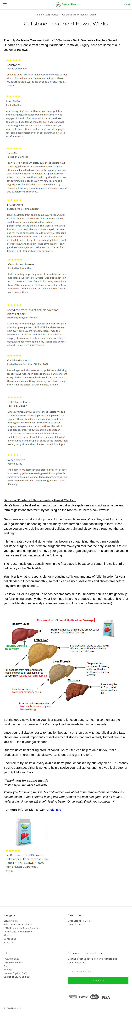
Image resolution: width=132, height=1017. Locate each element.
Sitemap (8, 942)
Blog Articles (11, 920)
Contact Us (10, 938)
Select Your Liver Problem (18, 924)
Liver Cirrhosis (76, 924)
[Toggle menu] (4, 4)
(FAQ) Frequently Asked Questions (22, 928)
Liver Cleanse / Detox (79, 920)
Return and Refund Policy (18, 931)
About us (9, 935)
